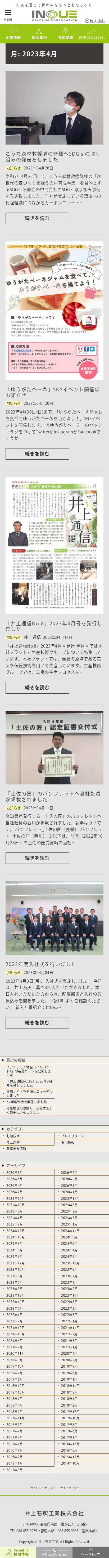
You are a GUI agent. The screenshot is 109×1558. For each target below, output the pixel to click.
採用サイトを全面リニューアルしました (29, 1093)
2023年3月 (14, 1288)
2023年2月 (69, 1288)
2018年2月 (14, 1411)
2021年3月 (69, 1340)
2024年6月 (69, 1243)
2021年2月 (14, 1347)
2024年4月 (69, 1250)
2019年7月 (14, 1373)
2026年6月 (14, 1178)
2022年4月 (14, 1314)
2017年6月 (69, 1431)
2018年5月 (69, 1398)
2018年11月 (70, 1385)
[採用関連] (65, 40)
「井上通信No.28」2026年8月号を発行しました (29, 1083)
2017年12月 (70, 1411)
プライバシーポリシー (42, 1488)
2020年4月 (69, 1353)
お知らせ (13, 1136)
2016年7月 (14, 1450)
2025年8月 (69, 1204)
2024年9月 (69, 1237)
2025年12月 (15, 1198)
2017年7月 (14, 1431)
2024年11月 (70, 1230)
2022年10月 (15, 1301)
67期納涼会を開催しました (27, 1101)
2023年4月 (69, 1282)
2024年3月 (14, 1256)
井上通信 (13, 1142)
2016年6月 (69, 1450)
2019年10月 (15, 1366)
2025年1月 (69, 1224)
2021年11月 (70, 1327)
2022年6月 (14, 1308)
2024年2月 (69, 1256)
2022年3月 (69, 1314)
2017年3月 (69, 1437)
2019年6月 (69, 1373)
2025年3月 (69, 1217)
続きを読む (37, 218)
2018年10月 (15, 1392)
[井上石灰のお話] (92, 40)
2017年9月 (14, 1424)
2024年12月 (15, 1230)
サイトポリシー (70, 1488)
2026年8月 (14, 1172)
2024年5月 (14, 1250)
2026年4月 (14, 1185)
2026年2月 (14, 1191)
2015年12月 (70, 1456)
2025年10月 (15, 1204)
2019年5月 (14, 1379)
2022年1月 (69, 1321)
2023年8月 (14, 1276)
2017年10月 (70, 1418)
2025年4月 (14, 1217)
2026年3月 (69, 1185)
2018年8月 (69, 1392)
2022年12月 (15, 1295)
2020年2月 (69, 1360)
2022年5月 (69, 1308)
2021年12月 (15, 1327)
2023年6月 (14, 1282)
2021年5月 (14, 1340)
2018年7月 (14, 1398)
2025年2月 (14, 1224)
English (97, 21)
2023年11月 (70, 1263)
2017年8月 (69, 1424)
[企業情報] (13, 40)
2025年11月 (70, 1198)
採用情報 (67, 1142)
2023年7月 (69, 1276)
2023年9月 (69, 1269)
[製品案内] (39, 40)
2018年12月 (15, 1385)
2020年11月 (15, 1353)
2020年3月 (14, 1360)
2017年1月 (14, 1443)
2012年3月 (14, 1469)
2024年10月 (15, 1237)
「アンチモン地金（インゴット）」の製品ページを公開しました (28, 1071)
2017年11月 (15, 1418)
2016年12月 (70, 1443)
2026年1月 (69, 1191)
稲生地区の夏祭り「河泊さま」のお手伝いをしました (29, 1110)
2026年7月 (69, 1172)
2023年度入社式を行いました (41, 964)
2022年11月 (70, 1295)
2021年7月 (69, 1334)
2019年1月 (69, 1379)
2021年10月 (15, 1334)
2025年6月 (14, 1211)
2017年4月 (14, 1437)
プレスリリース (72, 1136)
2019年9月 (69, 1366)
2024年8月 (14, 1243)
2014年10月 (70, 1463)
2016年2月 (14, 1456)
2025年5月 (69, 1211)
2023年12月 (15, 1263)
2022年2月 (14, 1321)
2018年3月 (69, 1405)
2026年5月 (69, 1178)
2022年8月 (69, 1301)
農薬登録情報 (16, 1148)
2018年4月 (14, 1405)
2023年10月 (15, 1269)
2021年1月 (69, 1347)
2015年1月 (14, 1463)
